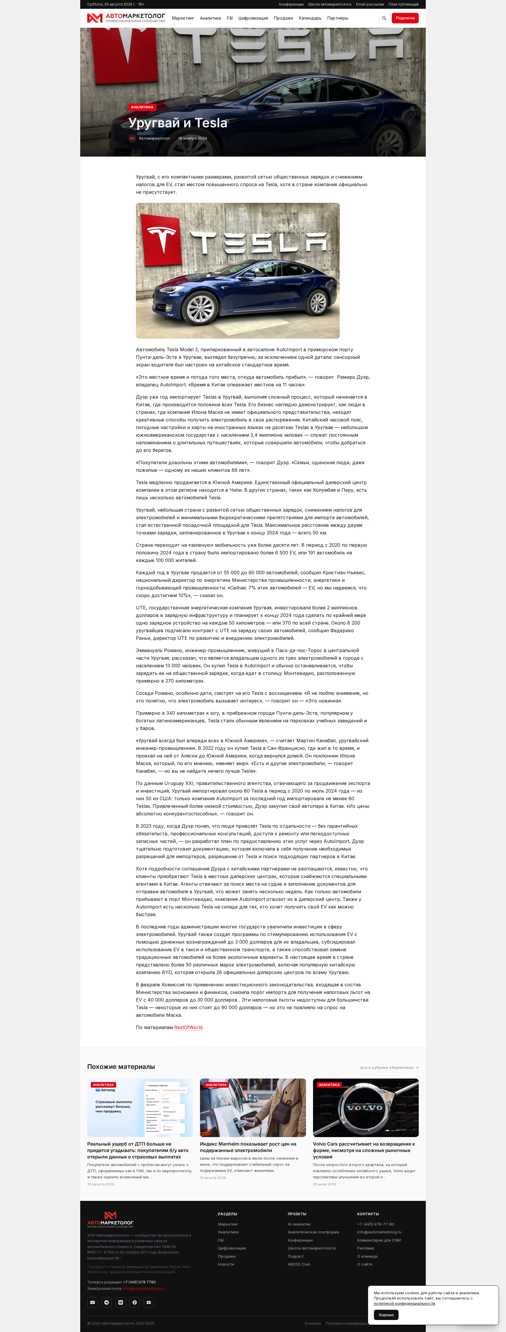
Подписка (405, 18)
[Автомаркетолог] (126, 18)
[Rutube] (148, 1302)
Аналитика (210, 18)
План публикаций (404, 4)
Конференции (291, 4)
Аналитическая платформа (313, 1232)
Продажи (283, 18)
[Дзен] (134, 1302)
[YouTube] (92, 1302)
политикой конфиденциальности (404, 1303)
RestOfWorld (188, 1027)
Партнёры (337, 18)
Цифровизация (253, 18)
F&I (230, 18)
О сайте (364, 1264)
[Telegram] (106, 1302)
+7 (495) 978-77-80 (375, 1224)
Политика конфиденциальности (353, 1323)
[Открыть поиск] (384, 18)
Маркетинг (183, 18)
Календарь (310, 18)
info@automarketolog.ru (144, 1288)
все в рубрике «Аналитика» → (389, 1067)
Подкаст (296, 1256)
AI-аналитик (299, 1224)
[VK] (120, 1302)
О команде (367, 1256)
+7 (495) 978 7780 (139, 1282)
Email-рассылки (370, 4)
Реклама (365, 1248)
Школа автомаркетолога (329, 4)
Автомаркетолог (154, 138)
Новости (226, 1264)
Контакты (313, 1323)
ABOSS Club (299, 1264)
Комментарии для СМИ (379, 1240)
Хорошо (386, 1314)
